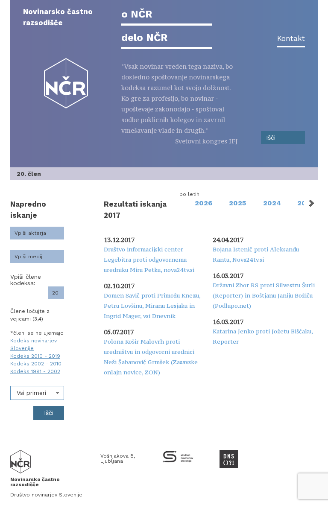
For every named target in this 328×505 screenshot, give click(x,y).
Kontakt (291, 38)
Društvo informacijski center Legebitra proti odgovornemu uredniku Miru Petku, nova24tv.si (149, 259)
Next (311, 203)
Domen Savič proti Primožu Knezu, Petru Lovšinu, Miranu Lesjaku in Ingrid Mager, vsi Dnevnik (152, 306)
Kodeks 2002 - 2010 (36, 364)
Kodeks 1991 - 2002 (35, 371)
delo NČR (144, 38)
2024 (272, 203)
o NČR (136, 14)
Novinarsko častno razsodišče (58, 17)
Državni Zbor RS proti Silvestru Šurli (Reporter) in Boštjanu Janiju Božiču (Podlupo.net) (264, 295)
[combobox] (37, 393)
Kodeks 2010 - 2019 (35, 356)
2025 (237, 203)
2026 (203, 203)
